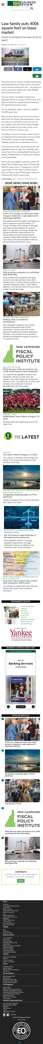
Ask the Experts (9, 530)
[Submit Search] (31, 8)
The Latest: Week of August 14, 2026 (20, 455)
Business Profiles (8, 933)
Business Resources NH (9, 982)
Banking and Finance (8, 915)
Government (25, 211)
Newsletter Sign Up (8, 995)
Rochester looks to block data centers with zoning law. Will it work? (20, 582)
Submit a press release (27, 619)
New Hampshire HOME (9, 1005)
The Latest (6, 452)
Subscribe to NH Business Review (12, 990)
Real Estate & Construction (24, 179)
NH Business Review (21, 3)
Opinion (5, 958)
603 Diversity (7, 1008)
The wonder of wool (13, 804)
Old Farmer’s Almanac (9, 1011)
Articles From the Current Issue (12, 989)
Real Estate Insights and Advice (12, 946)
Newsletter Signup (8, 966)
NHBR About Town (9, 414)
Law (4, 270)
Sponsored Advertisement (25, 530)
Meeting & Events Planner (10, 981)
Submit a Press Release (9, 997)
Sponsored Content (8, 925)
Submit (20, 881)
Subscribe (24, 611)
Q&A (4, 930)
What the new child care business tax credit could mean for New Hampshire (20, 370)
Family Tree (6, 1013)
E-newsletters (25, 613)
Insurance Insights (8, 949)
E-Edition (24, 608)
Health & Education (8, 912)
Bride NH (5, 1006)
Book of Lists (6, 978)
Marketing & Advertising (10, 942)
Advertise (24, 617)
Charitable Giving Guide (9, 979)
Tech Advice (6, 939)
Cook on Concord (8, 960)
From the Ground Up (9, 923)
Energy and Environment (12, 211)
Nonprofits (6, 918)
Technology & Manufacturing (11, 906)
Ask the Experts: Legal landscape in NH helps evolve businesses (20, 536)
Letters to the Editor (9, 961)
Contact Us (6, 971)
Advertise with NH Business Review (13, 992)
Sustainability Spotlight (9, 952)
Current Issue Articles (27, 606)
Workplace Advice (8, 947)
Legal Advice (10, 270)
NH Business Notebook (9, 957)
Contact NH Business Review (11, 994)
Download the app (26, 624)
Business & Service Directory (11, 970)
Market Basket (19, 317)
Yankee (5, 1010)
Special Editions (7, 968)
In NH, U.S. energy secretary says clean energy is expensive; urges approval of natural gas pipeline (21, 216)
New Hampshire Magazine (10, 1003)
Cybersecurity (7, 921)
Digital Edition (7, 987)
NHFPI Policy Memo (13, 367)
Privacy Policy (22, 1019)
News (27, 317)
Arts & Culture (8, 317)
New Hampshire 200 (9, 976)
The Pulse (6, 904)
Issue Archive (25, 615)
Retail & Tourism (7, 909)
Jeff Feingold (21, 45)
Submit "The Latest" (27, 621)
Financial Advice (7, 941)
